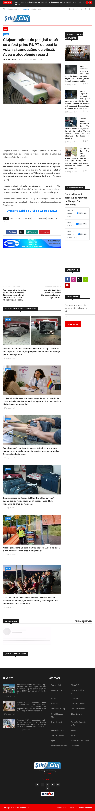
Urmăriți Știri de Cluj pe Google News (32, 210)
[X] (78, 9)
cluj (12, 218)
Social (6, 34)
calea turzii (42, 218)
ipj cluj (18, 218)
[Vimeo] (82, 9)
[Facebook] (70, 9)
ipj (34, 218)
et (56, 218)
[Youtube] (86, 9)
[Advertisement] (32, 125)
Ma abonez (73, 324)
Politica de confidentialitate (67, 807)
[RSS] (89, 9)
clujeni (50, 218)
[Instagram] (74, 9)
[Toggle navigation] (5, 29)
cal (5, 221)
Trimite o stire (36, 9)
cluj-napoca (27, 218)
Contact (26, 9)
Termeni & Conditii (85, 807)
